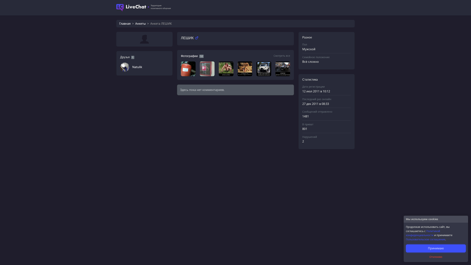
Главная (125, 24)
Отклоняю (435, 257)
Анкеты (140, 24)
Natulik (137, 67)
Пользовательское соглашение (425, 239)
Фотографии (189, 56)
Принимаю (436, 248)
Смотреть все (282, 55)
